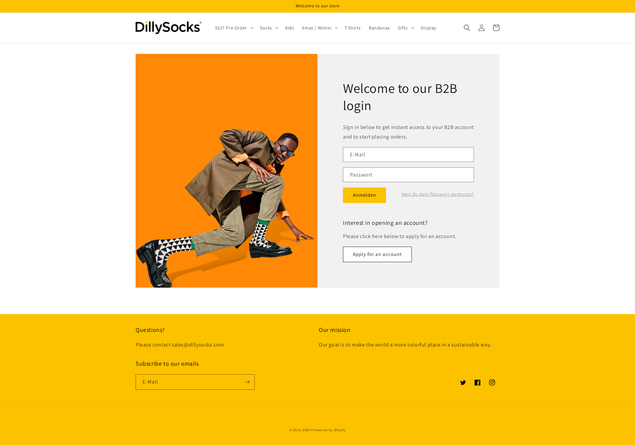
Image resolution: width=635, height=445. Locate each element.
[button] (233, 28)
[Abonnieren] (247, 382)
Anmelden (364, 195)
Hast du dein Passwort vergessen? (438, 194)
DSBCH (307, 430)
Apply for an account (377, 254)
